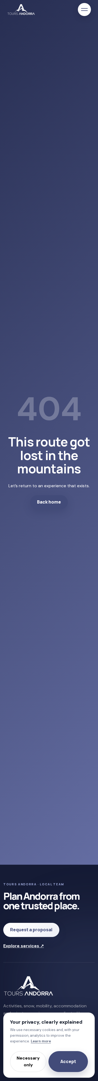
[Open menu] (84, 9)
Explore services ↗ (23, 946)
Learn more (41, 1041)
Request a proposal (31, 930)
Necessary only (28, 1061)
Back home (49, 502)
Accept (68, 1061)
